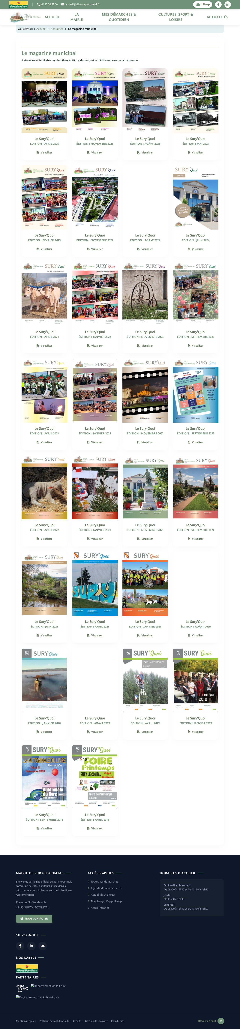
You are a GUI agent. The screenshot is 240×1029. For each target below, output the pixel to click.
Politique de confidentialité (54, 1021)
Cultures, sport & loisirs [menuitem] (175, 17)
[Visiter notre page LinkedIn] (227, 4)
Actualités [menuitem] (217, 17)
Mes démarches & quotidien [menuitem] (119, 17)
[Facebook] (20, 946)
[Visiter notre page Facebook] (218, 4)
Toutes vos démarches (104, 881)
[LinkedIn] (31, 946)
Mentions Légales (26, 1021)
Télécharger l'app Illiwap (106, 901)
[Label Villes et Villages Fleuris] (18, 4)
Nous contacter (36, 918)
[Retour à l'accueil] (25, 17)
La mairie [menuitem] (76, 17)
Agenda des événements (106, 888)
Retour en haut (207, 1020)
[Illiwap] (42, 946)
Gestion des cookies (96, 1021)
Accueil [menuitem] (52, 17)
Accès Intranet (100, 907)
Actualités (57, 28)
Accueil (41, 28)
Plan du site (117, 1021)
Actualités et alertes (103, 894)
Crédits (77, 1021)
